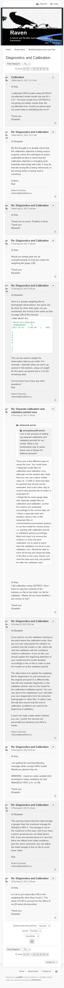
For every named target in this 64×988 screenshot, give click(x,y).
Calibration (17, 77)
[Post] (12, 80)
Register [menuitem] (43, 4)
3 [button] (34, 69)
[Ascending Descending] (32, 936)
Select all (23, 318)
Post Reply (12, 63)
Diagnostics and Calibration (28, 58)
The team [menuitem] (56, 43)
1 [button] (27, 69)
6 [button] (43, 69)
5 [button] (40, 69)
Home (21, 971)
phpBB (19, 977)
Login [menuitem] (55, 4)
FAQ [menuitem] (46, 43)
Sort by (25, 931)
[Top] (55, 123)
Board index (33, 971)
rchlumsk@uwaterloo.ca (21, 193)
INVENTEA (36, 980)
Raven (18, 32)
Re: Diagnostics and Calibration (30, 132)
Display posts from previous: (25, 926)
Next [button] (47, 68)
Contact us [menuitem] (46, 971)
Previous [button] (24, 68)
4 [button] (37, 69)
